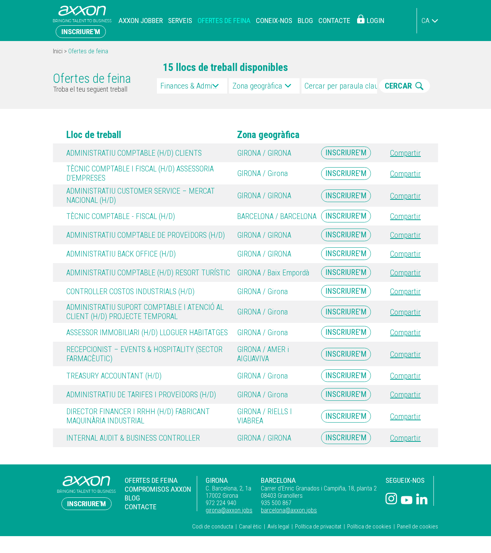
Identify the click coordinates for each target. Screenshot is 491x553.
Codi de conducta (212, 526)
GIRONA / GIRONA (264, 153)
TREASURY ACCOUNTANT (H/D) (113, 375)
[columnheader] (144, 134)
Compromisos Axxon (158, 489)
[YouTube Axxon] (406, 501)
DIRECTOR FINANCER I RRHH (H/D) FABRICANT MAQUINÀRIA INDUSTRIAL (138, 416)
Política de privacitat (318, 526)
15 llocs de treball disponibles (225, 67)
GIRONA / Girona (262, 173)
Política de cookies (369, 526)
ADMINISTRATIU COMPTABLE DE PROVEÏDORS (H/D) (145, 235)
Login (375, 20)
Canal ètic (250, 526)
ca (426, 20)
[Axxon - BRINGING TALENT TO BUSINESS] (82, 20)
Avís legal (278, 526)
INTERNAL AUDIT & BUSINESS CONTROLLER (133, 438)
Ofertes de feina (224, 20)
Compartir (405, 153)
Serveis (180, 20)
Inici (58, 51)
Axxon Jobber (141, 20)
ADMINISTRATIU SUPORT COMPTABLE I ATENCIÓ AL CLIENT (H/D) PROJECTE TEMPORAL (145, 312)
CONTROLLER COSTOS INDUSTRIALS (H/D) (130, 291)
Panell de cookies (417, 526)
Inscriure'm (80, 31)
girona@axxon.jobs (229, 510)
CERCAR (398, 86)
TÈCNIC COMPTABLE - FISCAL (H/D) (120, 216)
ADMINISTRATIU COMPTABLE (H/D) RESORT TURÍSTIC (148, 272)
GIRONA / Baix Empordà (273, 272)
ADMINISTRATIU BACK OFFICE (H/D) (121, 253)
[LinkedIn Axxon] (422, 500)
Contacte (334, 20)
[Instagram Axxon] (391, 499)
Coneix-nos (274, 20)
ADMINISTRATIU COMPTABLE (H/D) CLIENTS (134, 153)
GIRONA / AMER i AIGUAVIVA (263, 354)
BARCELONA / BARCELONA (276, 216)
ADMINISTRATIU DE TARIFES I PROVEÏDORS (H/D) (141, 394)
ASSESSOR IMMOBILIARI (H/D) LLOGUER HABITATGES (147, 332)
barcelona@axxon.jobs (289, 510)
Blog (305, 20)
